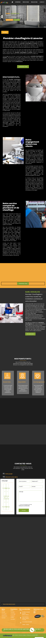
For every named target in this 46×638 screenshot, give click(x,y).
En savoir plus (15, 19)
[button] (23, 604)
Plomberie (4, 488)
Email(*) (21, 486)
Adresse (33, 486)
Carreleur (13, 619)
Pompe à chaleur (7, 497)
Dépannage (4, 506)
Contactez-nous (7, 19)
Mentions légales (22, 635)
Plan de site (40, 635)
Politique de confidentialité (32, 635)
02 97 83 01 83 (37, 630)
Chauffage (7, 488)
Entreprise (4, 614)
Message (21, 491)
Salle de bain (5, 497)
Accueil (3, 612)
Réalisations (4, 616)
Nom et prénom (22, 481)
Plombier (13, 612)
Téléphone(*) (35, 481)
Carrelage (7, 506)
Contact (3, 617)
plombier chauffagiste (20, 52)
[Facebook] (34, 612)
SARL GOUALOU (15, 635)
